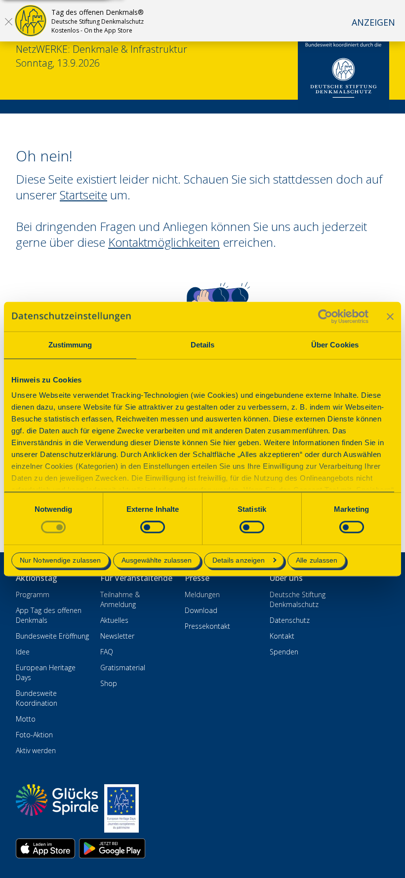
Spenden (284, 651)
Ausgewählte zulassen (157, 560)
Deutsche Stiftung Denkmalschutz (297, 599)
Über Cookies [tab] (335, 345)
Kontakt (282, 636)
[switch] (152, 527)
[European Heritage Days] (121, 808)
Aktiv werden (36, 750)
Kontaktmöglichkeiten (164, 242)
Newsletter (117, 636)
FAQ (106, 651)
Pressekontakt (207, 626)
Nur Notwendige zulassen (60, 560)
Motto (26, 719)
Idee (23, 651)
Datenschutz (290, 620)
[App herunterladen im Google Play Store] (112, 848)
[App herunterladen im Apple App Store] (45, 848)
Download (201, 610)
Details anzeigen (238, 560)
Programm (32, 594)
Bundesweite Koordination (36, 698)
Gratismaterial (122, 667)
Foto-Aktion (34, 734)
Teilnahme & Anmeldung (120, 599)
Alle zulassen (316, 560)
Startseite (83, 195)
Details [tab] (203, 345)
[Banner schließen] (390, 316)
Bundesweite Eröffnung (52, 636)
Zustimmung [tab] (70, 345)
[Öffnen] (8, 21)
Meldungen (202, 594)
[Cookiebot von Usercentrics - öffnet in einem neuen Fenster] (325, 316)
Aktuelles (114, 620)
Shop (108, 683)
